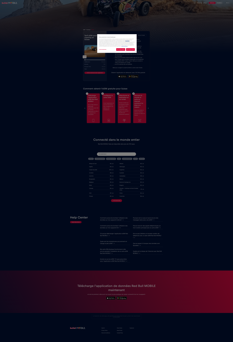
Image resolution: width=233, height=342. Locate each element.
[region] (117, 43)
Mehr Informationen (124, 46)
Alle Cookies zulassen (130, 49)
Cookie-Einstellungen (102, 49)
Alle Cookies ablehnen (121, 49)
